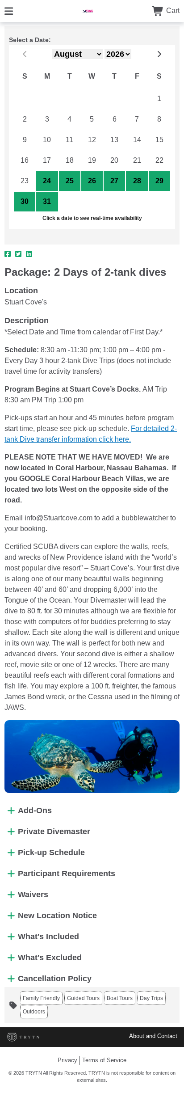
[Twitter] (18, 254)
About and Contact (153, 1036)
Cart (172, 10)
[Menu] (8, 10)
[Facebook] (7, 254)
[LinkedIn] (29, 254)
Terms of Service (104, 1060)
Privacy (67, 1060)
